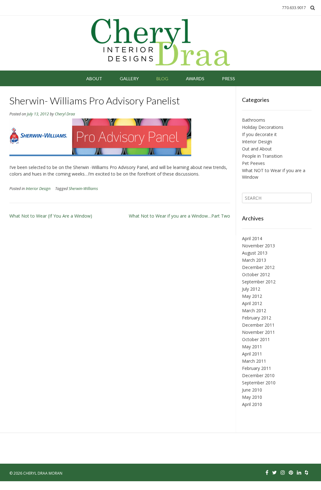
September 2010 (259, 383)
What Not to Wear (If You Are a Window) (50, 216)
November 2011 (258, 332)
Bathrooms (253, 120)
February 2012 (256, 318)
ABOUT (94, 78)
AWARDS (195, 78)
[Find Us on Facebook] (267, 472)
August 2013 (254, 253)
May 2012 (252, 296)
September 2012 (259, 282)
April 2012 (252, 303)
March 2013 (254, 260)
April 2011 (252, 354)
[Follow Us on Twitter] (274, 472)
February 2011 (256, 368)
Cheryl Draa (65, 114)
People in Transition (262, 156)
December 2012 (258, 267)
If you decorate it (259, 134)
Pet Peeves (253, 163)
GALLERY (129, 78)
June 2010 (252, 390)
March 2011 (254, 361)
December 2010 (258, 375)
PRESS (228, 78)
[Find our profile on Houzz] (306, 472)
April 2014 (252, 238)
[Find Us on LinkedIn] (299, 472)
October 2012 (256, 274)
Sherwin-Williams (83, 188)
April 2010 (252, 404)
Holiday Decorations (262, 127)
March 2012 (254, 310)
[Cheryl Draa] (160, 43)
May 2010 (252, 397)
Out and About (257, 149)
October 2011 (256, 339)
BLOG (162, 78)
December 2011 (258, 325)
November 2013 (258, 246)
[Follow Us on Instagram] (283, 472)
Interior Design (38, 188)
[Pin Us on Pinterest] (291, 472)
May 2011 (252, 347)
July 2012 (251, 289)
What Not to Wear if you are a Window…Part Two (179, 216)
